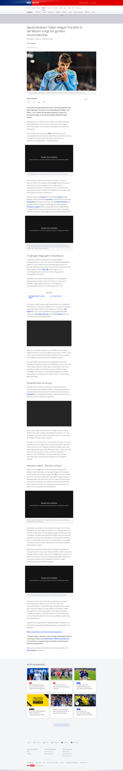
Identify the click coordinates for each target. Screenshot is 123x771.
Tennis (61, 8)
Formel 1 (49, 8)
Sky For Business (48, 751)
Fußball (43, 8)
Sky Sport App (66, 751)
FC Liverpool (58, 197)
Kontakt (62, 762)
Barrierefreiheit (83, 762)
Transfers (87, 12)
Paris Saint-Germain (42, 314)
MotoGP (55, 8)
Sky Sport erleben (84, 2)
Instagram (56, 742)
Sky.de (28, 751)
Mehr (93, 12)
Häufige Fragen (30, 762)
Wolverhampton (62, 202)
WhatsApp (75, 742)
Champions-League (33, 207)
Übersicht (38, 12)
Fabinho (43, 197)
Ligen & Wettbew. (78, 12)
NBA (69, 8)
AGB (44, 762)
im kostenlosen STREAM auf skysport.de (56, 639)
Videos (33, 8)
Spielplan (57, 12)
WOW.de (29, 753)
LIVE (39, 8)
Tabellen (64, 12)
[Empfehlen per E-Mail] (44, 102)
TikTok (47, 742)
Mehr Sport (79, 8)
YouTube (66, 742)
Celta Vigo (45, 269)
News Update (31, 650)
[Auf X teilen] (34, 102)
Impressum (38, 762)
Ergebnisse (51, 12)
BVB (49, 133)
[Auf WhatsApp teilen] (39, 102)
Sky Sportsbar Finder (67, 753)
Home (28, 8)
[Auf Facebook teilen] (29, 102)
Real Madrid (30, 394)
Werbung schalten (49, 753)
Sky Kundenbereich (67, 756)
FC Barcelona (31, 202)
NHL (73, 8)
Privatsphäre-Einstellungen (72, 762)
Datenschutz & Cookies (52, 762)
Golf (65, 8)
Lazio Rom (49, 199)
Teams (70, 12)
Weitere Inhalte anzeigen (61, 725)
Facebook (38, 742)
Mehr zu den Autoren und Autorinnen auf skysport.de (44, 632)
